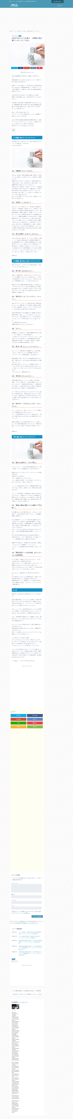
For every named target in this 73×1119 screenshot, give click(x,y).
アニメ (15, 31)
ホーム (12, 31)
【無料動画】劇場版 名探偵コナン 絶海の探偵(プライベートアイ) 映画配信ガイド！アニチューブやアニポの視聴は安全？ (30, 953)
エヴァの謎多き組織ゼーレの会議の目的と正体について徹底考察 (26, 990)
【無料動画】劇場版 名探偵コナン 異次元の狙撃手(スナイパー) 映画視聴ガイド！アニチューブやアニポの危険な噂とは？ (30, 948)
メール (13, 900)
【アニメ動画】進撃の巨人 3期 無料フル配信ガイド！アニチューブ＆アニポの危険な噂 (29, 937)
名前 (13, 894)
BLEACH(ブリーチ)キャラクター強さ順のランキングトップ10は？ (27, 994)
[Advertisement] (36, 19)
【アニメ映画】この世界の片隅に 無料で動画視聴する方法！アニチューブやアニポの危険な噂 (30, 932)
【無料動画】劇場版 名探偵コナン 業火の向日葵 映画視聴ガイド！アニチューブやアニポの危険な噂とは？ (30, 942)
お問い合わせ (58, 1)
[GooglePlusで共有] (27, 68)
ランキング (15, 961)
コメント (14, 883)
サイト (13, 905)
